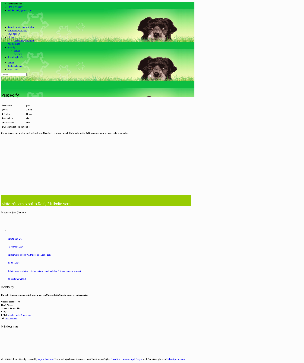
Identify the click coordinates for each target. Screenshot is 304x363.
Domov (11, 62)
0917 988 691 (11, 318)
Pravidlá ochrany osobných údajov (126, 359)
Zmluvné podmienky (175, 359)
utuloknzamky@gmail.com (20, 10)
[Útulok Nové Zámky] (1, 18)
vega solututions (45, 359)
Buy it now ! (13, 69)
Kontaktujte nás (15, 66)
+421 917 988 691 (15, 7)
